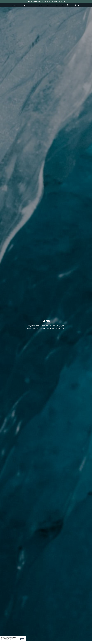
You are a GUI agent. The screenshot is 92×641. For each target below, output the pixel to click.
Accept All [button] (22, 639)
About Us (64, 5)
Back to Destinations (19, 10)
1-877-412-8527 (62, 1)
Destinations (39, 5)
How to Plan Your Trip (48, 5)
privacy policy (8, 639)
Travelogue (57, 5)
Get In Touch (71, 5)
